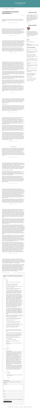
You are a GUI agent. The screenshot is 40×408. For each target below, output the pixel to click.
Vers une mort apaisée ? (32, 54)
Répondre (9, 377)
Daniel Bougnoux (9, 372)
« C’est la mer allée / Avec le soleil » (32, 58)
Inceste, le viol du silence (30, 75)
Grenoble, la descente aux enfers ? (31, 79)
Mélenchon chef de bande (30, 80)
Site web (4, 396)
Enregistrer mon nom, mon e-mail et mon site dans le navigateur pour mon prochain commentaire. (13, 400)
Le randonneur (18, 3)
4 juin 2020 (7, 279)
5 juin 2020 (8, 373)
